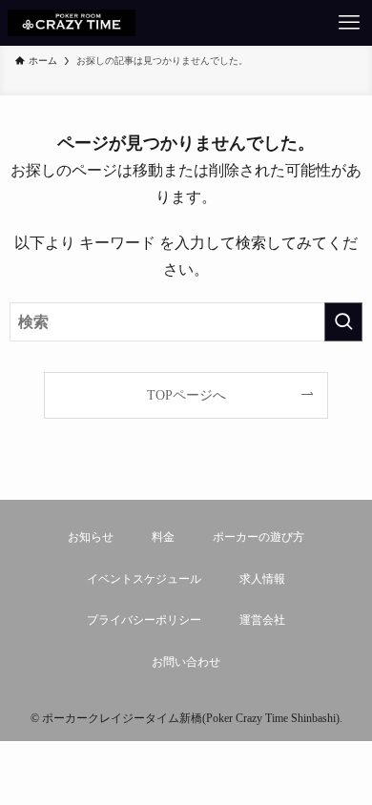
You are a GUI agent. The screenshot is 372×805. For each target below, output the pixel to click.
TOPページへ (186, 394)
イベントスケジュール (144, 579)
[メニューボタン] (349, 23)
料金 (163, 537)
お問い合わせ (186, 662)
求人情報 (262, 579)
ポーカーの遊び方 (258, 537)
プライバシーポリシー (144, 620)
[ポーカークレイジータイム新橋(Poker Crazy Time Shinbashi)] (71, 23)
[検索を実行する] (343, 321)
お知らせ (91, 537)
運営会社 (262, 620)
